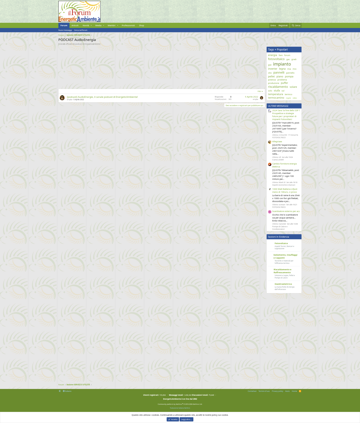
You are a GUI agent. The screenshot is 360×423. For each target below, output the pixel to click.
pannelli (278, 72)
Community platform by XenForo (180, 404)
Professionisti (128, 25)
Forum (63, 25)
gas (288, 59)
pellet (271, 76)
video (295, 98)
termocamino (276, 97)
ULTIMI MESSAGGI (278, 105)
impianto (282, 64)
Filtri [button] (259, 91)
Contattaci (252, 391)
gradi (293, 59)
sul (283, 90)
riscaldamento (278, 87)
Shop (141, 25)
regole (288, 98)
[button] (91, 25)
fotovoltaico (276, 59)
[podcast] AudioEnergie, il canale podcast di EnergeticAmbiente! (102, 96)
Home (294, 391)
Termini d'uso (264, 391)
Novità (86, 25)
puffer (284, 83)
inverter (272, 68)
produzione (273, 83)
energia (272, 55)
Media (98, 25)
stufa (277, 90)
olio (270, 72)
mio (294, 68)
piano (279, 76)
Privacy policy (277, 391)
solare (293, 86)
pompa (289, 76)
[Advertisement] (142, 66)
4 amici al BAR (278, 159)
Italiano (68, 391)
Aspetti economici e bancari (283, 185)
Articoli (75, 25)
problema (282, 79)
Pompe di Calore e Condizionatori (279, 227)
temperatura (275, 94)
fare (281, 55)
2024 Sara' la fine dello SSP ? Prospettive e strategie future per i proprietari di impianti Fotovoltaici (286, 115)
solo (270, 90)
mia (289, 68)
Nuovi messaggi (65, 30)
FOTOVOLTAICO (279, 137)
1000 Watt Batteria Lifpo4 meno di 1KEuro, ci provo (284, 190)
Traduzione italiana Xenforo (180, 408)
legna (282, 68)
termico (288, 94)
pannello (290, 72)
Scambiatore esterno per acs (286, 211)
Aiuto (287, 391)
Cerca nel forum (80, 30)
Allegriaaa (277, 141)
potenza (272, 79)
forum (287, 55)
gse (269, 64)
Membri (111, 25)
